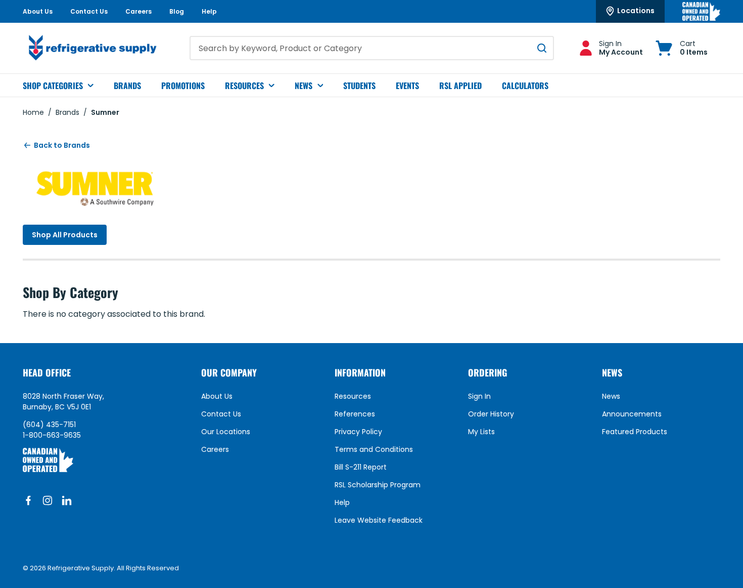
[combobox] (372, 48)
